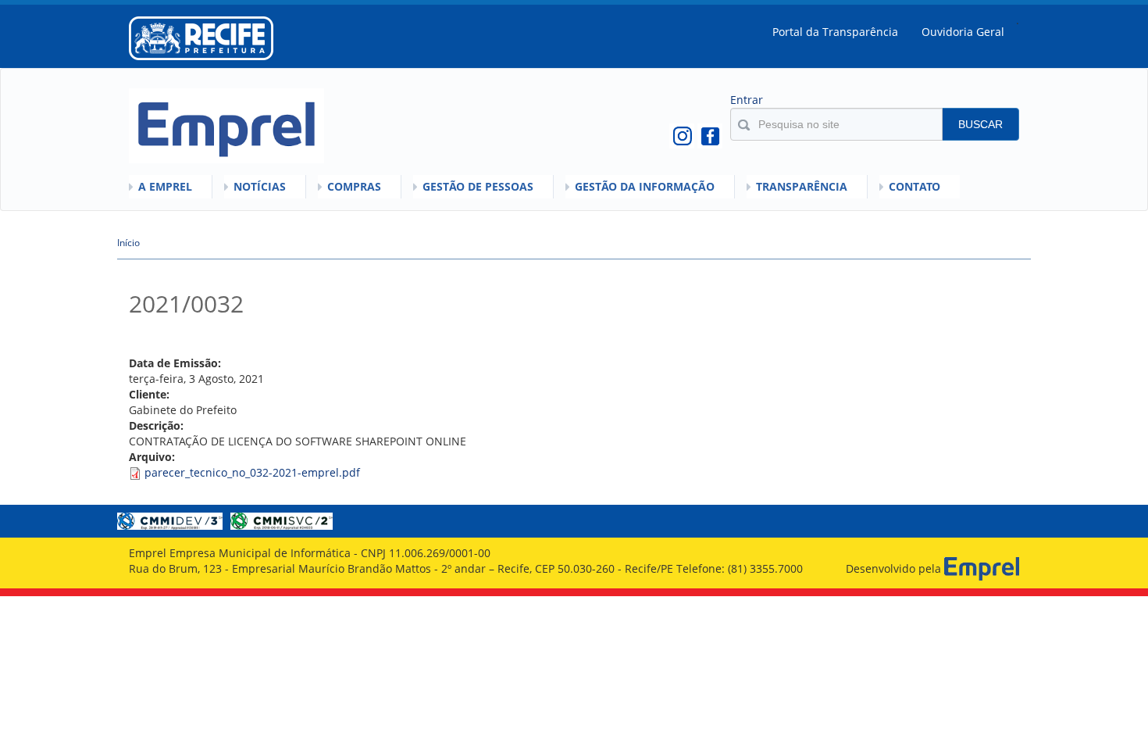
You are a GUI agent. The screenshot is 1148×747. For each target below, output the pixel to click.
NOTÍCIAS (260, 186)
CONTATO (914, 186)
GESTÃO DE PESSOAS (477, 186)
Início (128, 242)
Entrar (746, 99)
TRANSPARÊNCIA (801, 186)
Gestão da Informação (645, 186)
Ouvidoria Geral (963, 31)
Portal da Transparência (835, 31)
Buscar (980, 124)
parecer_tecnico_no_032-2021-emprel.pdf (252, 472)
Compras (354, 186)
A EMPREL (165, 186)
